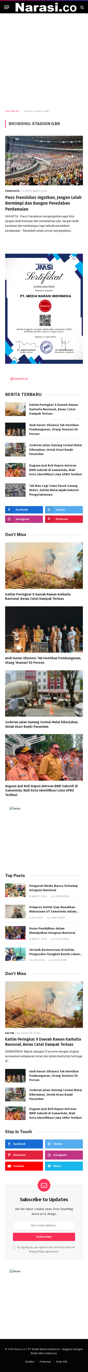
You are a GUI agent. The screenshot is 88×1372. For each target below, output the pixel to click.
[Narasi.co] (46, 7)
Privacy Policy (37, 1251)
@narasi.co (19, 378)
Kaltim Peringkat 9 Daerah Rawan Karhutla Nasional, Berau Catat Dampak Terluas (53, 409)
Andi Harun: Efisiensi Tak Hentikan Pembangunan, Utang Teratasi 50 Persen (54, 429)
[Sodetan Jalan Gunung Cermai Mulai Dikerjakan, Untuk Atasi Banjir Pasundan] (15, 449)
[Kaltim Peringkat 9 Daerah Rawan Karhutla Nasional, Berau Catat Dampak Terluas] (15, 409)
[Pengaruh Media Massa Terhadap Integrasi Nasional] (15, 890)
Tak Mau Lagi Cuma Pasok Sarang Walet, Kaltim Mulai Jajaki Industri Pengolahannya (54, 490)
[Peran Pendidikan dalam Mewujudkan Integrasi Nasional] (15, 933)
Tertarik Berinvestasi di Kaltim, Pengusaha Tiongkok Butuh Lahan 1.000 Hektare (54, 954)
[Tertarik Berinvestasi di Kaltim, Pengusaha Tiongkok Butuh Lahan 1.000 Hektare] (15, 954)
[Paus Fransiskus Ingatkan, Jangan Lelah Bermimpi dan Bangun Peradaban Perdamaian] (44, 160)
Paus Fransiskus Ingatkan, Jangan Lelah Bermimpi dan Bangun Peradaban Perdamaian (43, 203)
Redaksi (29, 1361)
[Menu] (6, 7)
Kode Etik (61, 1361)
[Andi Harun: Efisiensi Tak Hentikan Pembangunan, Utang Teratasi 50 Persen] (15, 429)
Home (27, 111)
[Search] (82, 7)
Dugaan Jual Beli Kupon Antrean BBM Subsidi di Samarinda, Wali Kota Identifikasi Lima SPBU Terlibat (55, 470)
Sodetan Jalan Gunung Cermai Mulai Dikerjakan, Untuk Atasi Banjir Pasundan (55, 449)
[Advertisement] (44, 61)
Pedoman (45, 1361)
